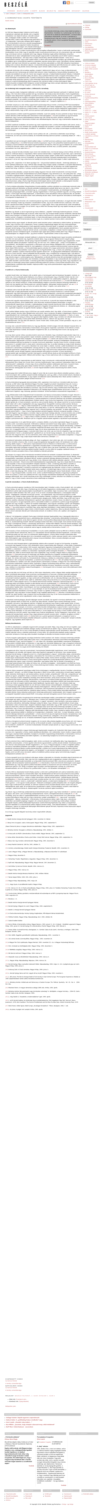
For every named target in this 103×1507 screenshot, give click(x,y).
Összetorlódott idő (90, 147)
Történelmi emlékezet (91, 172)
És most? (87, 92)
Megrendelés (68, 1498)
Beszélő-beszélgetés (91, 40)
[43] (68, 768)
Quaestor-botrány (90, 152)
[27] (11, 507)
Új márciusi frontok (11, 1381)
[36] (58, 583)
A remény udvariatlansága (13, 1383)
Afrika (86, 70)
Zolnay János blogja (11, 1439)
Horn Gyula (88, 118)
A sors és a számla (90, 67)
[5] (20, 143)
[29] (65, 551)
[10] (40, 255)
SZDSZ (87, 161)
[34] (79, 578)
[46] (69, 792)
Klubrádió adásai (88, 1494)
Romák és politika (90, 156)
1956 (86, 42)
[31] (56, 560)
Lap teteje (70, 1504)
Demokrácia (88, 43)
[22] (23, 416)
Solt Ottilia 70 (89, 157)
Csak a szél (88, 81)
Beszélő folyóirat (22, 1396)
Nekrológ (87, 141)
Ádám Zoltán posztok (91, 69)
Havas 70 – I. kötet (90, 110)
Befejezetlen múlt (90, 201)
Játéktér (87, 197)
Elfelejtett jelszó (90, 258)
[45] (67, 781)
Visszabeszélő (89, 208)
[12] (75, 284)
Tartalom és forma (90, 290)
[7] (59, 183)
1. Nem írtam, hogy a (91, 315)
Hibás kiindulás (89, 299)
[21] (19, 405)
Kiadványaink (68, 1496)
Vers (86, 189)
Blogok (42, 11)
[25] (76, 449)
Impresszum (67, 1494)
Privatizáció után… (21, 1399)
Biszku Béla (88, 76)
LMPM (86, 137)
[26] (10, 473)
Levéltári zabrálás (90, 134)
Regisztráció (90, 257)
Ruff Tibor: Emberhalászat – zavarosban (19, 1427)
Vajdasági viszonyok (91, 49)
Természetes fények (91, 170)
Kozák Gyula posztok (91, 132)
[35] (73, 581)
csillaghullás (88, 273)
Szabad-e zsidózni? (90, 159)
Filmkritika (88, 45)
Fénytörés (47, 1496)
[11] (63, 280)
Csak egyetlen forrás (91, 83)
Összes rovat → (93, 210)
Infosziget (76, 11)
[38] (29, 616)
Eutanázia (88, 96)
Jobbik (87, 127)
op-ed (86, 145)
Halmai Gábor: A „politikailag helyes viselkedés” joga (24, 1420)
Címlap (64, 1504)
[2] (78, 108)
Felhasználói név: (90, 242)
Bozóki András (9, 20)
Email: (85, 223)
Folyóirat (87, 25)
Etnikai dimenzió (90, 94)
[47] (74, 793)
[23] (57, 436)
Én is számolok (89, 308)
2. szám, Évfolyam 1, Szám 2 (13, 13)
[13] (67, 286)
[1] (65, 101)
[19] (43, 378)
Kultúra (87, 206)
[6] (29, 148)
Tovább (47, 45)
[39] (33, 619)
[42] (39, 763)
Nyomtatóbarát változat (75, 23)
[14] (67, 315)
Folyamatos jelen (90, 193)
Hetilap (87, 27)
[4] (42, 141)
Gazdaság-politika (90, 101)
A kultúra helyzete (90, 65)
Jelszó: (90, 248)
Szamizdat (88, 29)
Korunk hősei (89, 130)
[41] (25, 754)
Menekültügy (89, 139)
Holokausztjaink (89, 116)
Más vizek (28, 1498)
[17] (6, 357)
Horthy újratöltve (90, 119)
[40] (34, 641)
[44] (16, 779)
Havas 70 (88, 108)
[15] (23, 322)
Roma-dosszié (89, 154)
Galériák (85, 11)
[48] (57, 797)
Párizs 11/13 (88, 150)
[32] (41, 567)
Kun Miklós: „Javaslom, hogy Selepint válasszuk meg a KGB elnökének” (30, 1424)
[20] (77, 391)
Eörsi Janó (88, 90)
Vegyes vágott (89, 176)
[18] (32, 367)
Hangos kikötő (64, 11)
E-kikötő (33, 11)
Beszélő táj (51, 11)
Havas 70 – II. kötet (91, 112)
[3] (52, 115)
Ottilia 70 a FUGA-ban (91, 148)
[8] (26, 197)
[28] (67, 527)
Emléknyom (48, 1494)
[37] (57, 592)
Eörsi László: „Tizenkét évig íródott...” (19, 1422)
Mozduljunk (28, 1496)
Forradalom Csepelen (45, 1437)
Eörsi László (41, 1439)
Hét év (87, 114)
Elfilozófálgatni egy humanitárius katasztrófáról (90, 279)
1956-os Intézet (90, 63)
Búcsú (87, 204)
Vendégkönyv (89, 195)
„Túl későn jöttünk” (12, 1437)
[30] (13, 554)
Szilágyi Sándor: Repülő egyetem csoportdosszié (22, 1417)
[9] (23, 208)
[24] (22, 444)
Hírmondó (11, 11)
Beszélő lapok (23, 11)
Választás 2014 (89, 174)
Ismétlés (87, 311)
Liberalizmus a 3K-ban (91, 136)
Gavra (87, 99)
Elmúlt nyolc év (89, 85)
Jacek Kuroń (88, 125)
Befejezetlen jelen (28, 13)
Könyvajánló (88, 128)
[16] (49, 338)
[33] (23, 569)
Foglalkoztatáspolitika (91, 98)
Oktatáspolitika (89, 143)
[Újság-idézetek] (51, 27)
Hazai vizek (28, 1494)
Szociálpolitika (89, 47)
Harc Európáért (89, 107)
